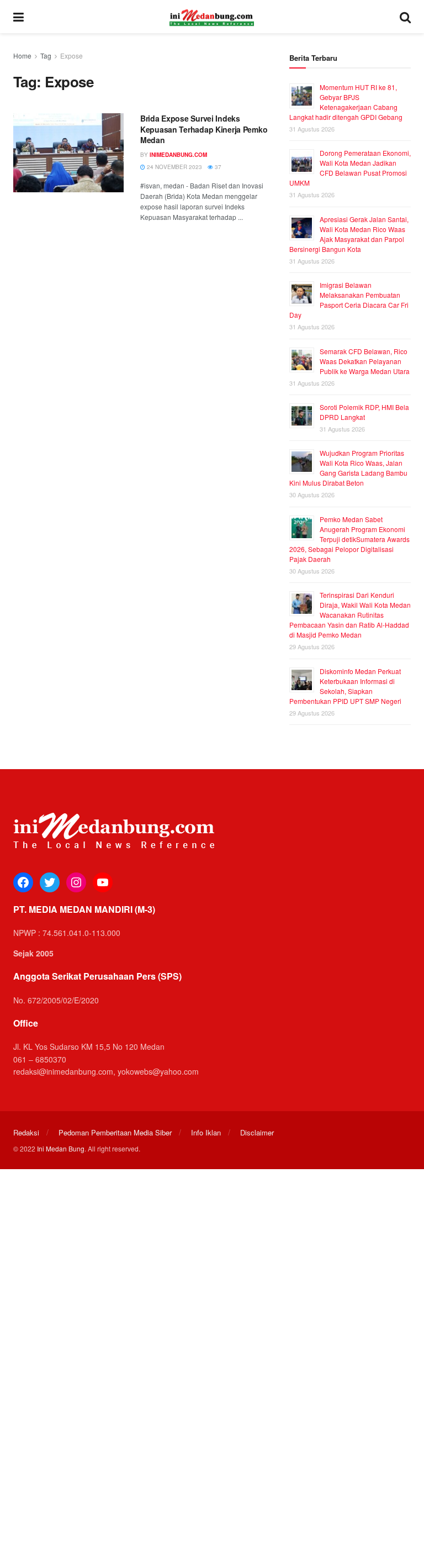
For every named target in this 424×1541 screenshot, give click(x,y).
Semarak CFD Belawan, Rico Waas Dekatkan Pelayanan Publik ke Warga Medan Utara (365, 361)
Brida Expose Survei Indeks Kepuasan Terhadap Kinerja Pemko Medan (203, 129)
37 (217, 167)
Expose (71, 55)
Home (22, 55)
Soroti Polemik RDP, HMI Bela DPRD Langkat (364, 412)
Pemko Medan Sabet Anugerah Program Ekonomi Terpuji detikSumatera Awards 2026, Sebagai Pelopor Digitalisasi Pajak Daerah (349, 539)
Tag (45, 55)
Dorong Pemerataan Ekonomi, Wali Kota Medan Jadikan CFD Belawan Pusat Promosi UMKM (350, 167)
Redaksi (26, 1132)
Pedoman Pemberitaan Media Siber (115, 1132)
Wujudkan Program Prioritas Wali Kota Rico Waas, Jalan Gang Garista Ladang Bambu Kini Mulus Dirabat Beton (348, 467)
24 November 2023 (173, 167)
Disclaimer (257, 1132)
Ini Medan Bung (60, 1148)
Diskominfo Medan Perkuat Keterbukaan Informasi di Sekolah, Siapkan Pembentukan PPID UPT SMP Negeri (345, 686)
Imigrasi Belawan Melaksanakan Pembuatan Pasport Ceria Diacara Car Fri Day (349, 299)
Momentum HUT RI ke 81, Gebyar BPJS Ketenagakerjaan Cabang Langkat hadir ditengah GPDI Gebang (345, 102)
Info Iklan (206, 1132)
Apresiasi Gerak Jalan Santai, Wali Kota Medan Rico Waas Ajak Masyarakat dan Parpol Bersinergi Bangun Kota (349, 234)
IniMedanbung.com (178, 155)
